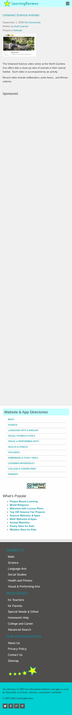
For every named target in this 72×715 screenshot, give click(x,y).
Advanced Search (19, 629)
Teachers (14, 452)
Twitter (7, 705)
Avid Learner (21, 26)
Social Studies (17, 574)
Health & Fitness (18, 447)
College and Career (20, 623)
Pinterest (24, 705)
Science (12, 425)
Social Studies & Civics (21, 436)
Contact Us (15, 655)
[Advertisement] (36, 250)
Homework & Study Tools (23, 458)
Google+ (18, 705)
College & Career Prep (22, 469)
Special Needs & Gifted (23, 611)
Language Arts (17, 568)
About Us (14, 643)
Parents (13, 474)
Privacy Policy (17, 649)
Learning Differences (21, 463)
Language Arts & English (23, 430)
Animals (17, 30)
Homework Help (18, 617)
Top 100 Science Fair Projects (27, 512)
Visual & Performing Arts (23, 441)
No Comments (33, 22)
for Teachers (16, 600)
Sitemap (13, 661)
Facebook (12, 705)
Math (11, 419)
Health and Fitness (20, 580)
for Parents (15, 606)
